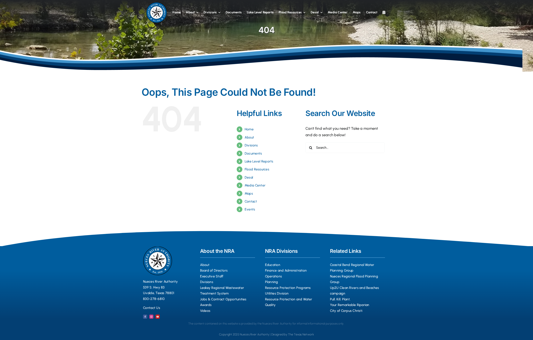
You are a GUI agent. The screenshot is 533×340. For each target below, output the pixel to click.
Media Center (255, 185)
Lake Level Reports (259, 161)
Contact (251, 201)
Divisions (251, 145)
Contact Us (151, 308)
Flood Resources (257, 169)
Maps (249, 193)
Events (250, 209)
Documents (253, 153)
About (249, 137)
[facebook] (145, 317)
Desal (249, 177)
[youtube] (158, 317)
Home (249, 129)
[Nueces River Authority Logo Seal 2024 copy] (156, 4)
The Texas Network (301, 334)
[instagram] (151, 317)
